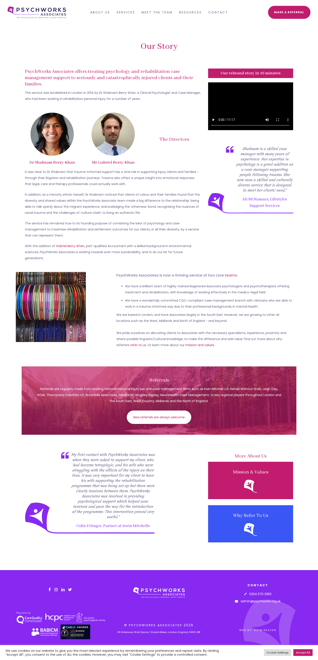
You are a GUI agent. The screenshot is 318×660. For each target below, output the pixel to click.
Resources (190, 12)
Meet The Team (157, 12)
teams (231, 275)
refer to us (138, 345)
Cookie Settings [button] (278, 652)
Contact (218, 12)
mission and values (199, 345)
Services (126, 12)
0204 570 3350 (259, 594)
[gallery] (51, 307)
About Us (100, 12)
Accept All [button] (303, 652)
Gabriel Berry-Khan (70, 246)
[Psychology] (250, 480)
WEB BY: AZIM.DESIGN (257, 630)
